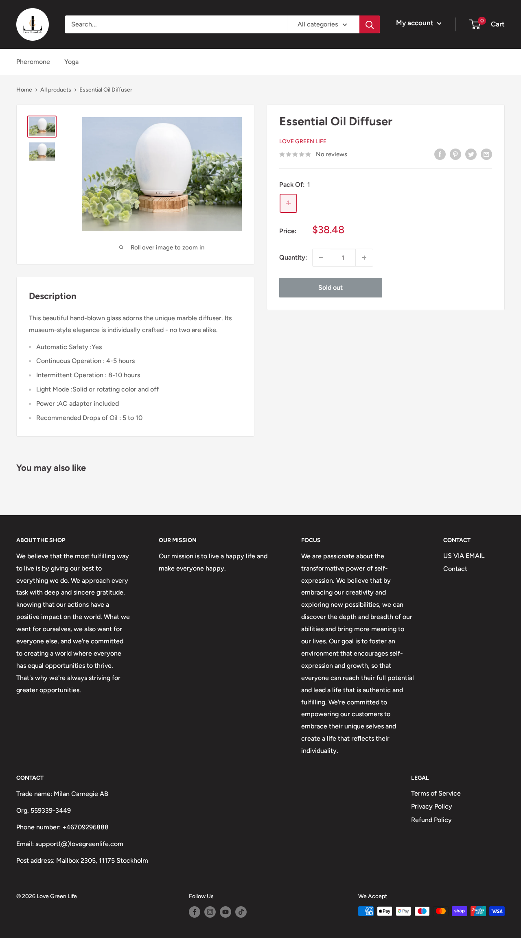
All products (55, 89)
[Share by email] (486, 154)
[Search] (369, 24)
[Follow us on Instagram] (210, 912)
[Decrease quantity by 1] (321, 257)
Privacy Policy (431, 806)
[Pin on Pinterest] (455, 154)
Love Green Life (302, 141)
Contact (455, 569)
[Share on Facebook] (440, 154)
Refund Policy (431, 820)
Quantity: (293, 258)
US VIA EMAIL (463, 556)
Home (24, 89)
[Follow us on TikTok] (241, 912)
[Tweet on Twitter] (471, 154)
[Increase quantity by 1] (364, 257)
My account (415, 23)
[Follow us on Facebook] (194, 912)
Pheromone (33, 62)
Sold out (330, 287)
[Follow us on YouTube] (225, 912)
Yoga (71, 62)
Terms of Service (436, 793)
